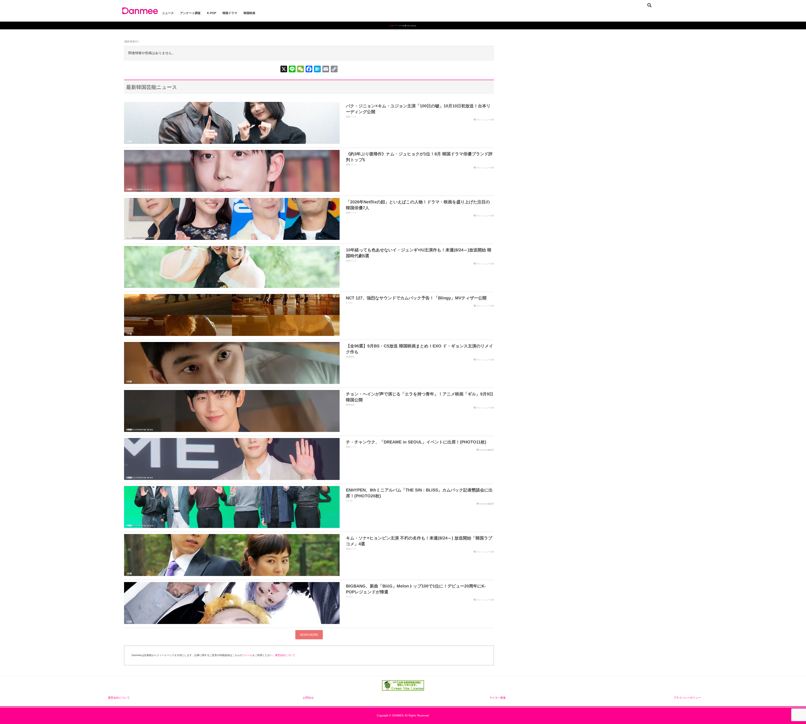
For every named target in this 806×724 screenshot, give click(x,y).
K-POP (349, 303)
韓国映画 (350, 357)
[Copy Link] (334, 69)
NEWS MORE (309, 634)
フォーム (247, 655)
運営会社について (285, 655)
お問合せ (308, 697)
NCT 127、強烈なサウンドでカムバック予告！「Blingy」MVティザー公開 (416, 298)
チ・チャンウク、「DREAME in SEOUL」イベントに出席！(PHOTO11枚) (416, 442)
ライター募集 (497, 697)
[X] (284, 69)
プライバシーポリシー (687, 697)
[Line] (292, 69)
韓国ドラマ (351, 117)
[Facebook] (309, 69)
